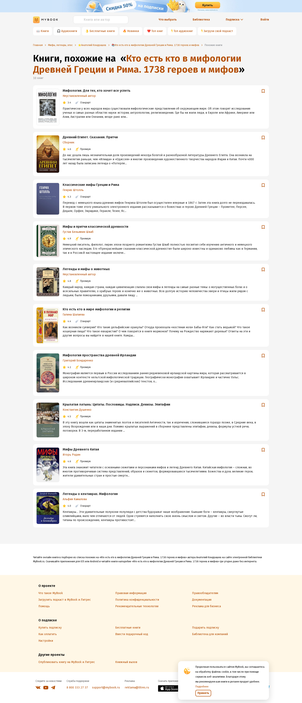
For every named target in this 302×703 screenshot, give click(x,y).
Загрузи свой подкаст (218, 31)
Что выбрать (168, 19)
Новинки (133, 31)
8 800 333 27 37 (77, 687)
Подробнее (202, 686)
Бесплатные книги (102, 31)
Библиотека (201, 19)
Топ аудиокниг (183, 31)
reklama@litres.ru (137, 687)
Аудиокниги (69, 31)
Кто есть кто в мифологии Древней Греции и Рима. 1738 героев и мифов (137, 64)
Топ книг (157, 31)
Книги (45, 31)
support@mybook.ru (106, 687)
